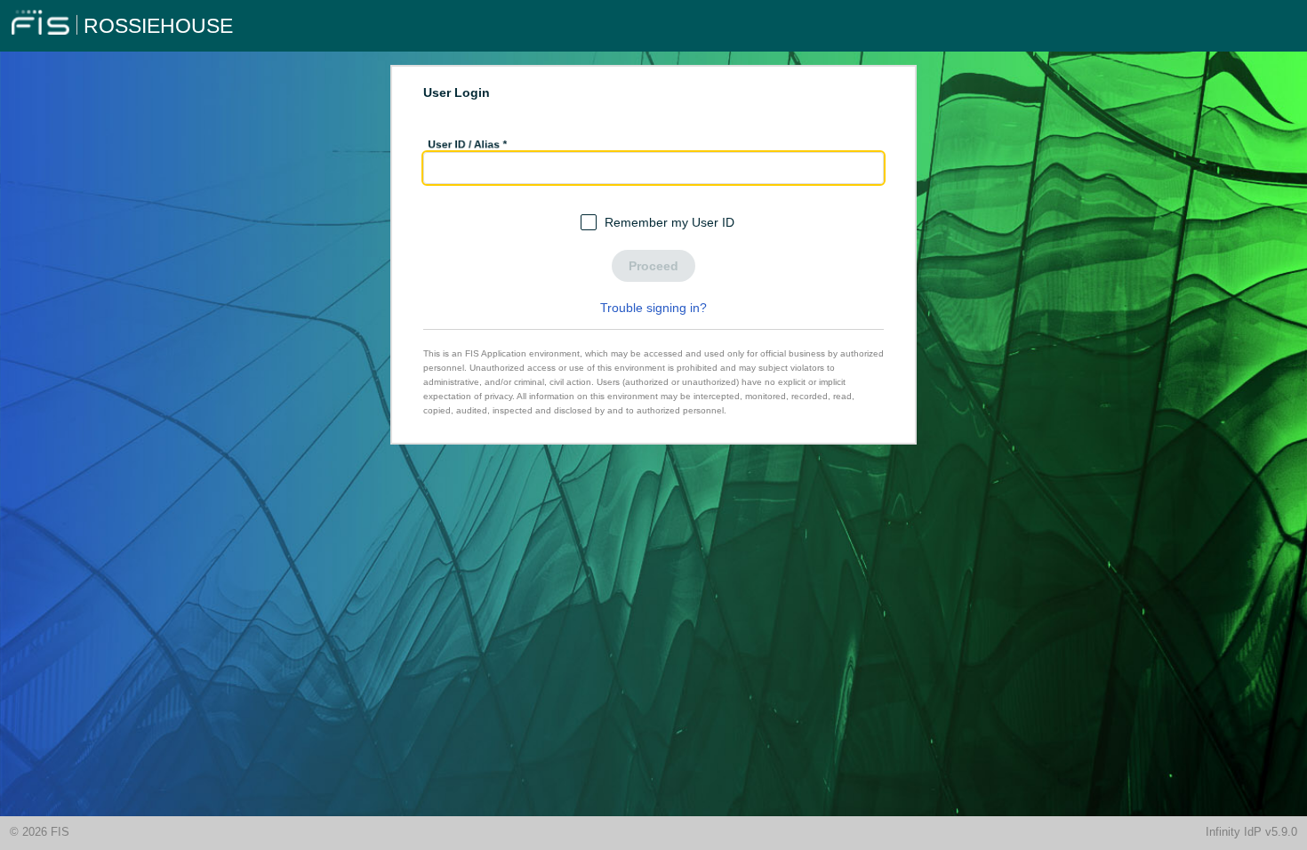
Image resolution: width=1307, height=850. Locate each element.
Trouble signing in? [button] (653, 308)
